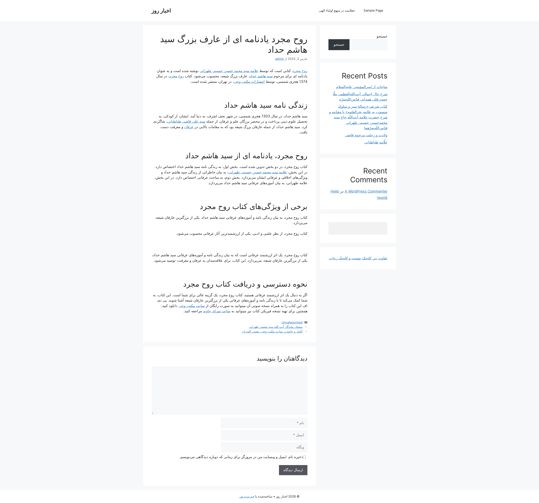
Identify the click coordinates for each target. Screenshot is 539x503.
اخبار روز (161, 10)
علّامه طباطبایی (375, 142)
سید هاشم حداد (261, 76)
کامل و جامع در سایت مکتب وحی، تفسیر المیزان (272, 331)
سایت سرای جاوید (216, 311)
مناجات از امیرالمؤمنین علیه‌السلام (361, 87)
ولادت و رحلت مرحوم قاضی (366, 135)
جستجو (382, 36)
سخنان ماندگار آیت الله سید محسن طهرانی (276, 327)
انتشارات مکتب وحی (249, 81)
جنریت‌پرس (246, 496)
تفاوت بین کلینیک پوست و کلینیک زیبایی (358, 258)
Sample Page (373, 10)
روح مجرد (300, 71)
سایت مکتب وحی (192, 306)
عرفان (188, 127)
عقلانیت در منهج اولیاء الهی (337, 10)
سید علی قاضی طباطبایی (186, 121)
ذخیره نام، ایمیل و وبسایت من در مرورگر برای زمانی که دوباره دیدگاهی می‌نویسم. (241, 457)
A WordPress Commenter (366, 191)
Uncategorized (292, 322)
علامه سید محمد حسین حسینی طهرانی (229, 71)
